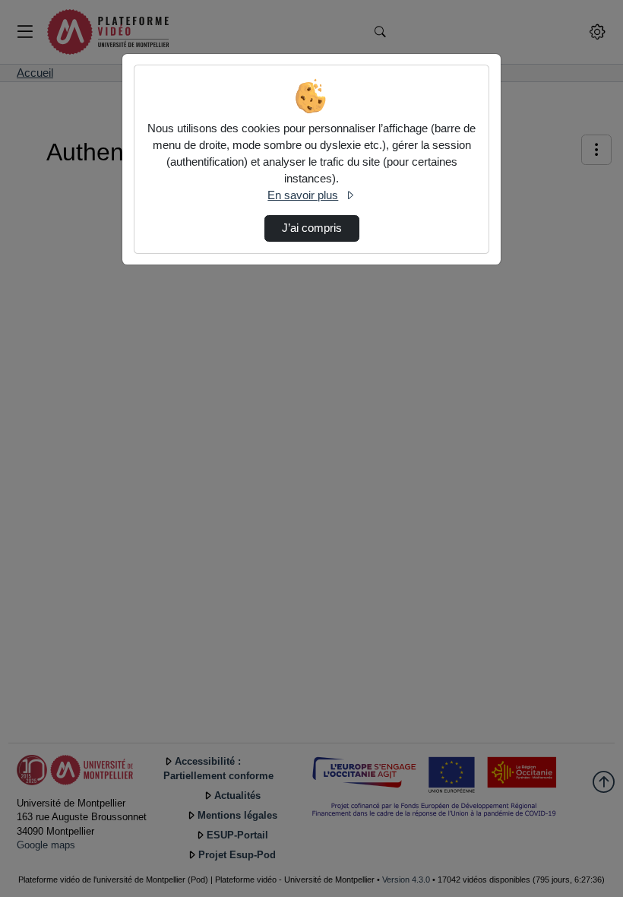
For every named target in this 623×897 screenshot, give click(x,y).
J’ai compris (312, 228)
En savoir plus (302, 195)
